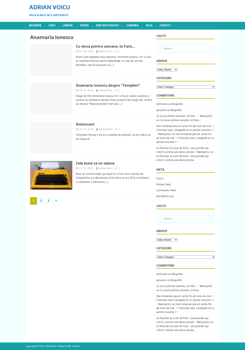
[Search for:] (185, 49)
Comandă (133, 25)
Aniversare (85, 124)
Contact (165, 25)
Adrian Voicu (105, 51)
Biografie (35, 25)
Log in (159, 178)
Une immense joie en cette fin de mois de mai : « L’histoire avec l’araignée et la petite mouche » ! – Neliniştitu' (185, 130)
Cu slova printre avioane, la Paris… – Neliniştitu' (184, 116)
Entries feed (163, 184)
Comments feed (166, 190)
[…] (112, 65)
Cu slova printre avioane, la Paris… (105, 46)
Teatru (84, 25)
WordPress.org (164, 196)
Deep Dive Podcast (107, 25)
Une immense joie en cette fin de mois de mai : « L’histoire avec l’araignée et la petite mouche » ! (185, 138)
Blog (149, 25)
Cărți (52, 25)
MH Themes (73, 346)
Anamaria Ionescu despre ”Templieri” (108, 85)
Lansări (67, 25)
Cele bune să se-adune (95, 163)
